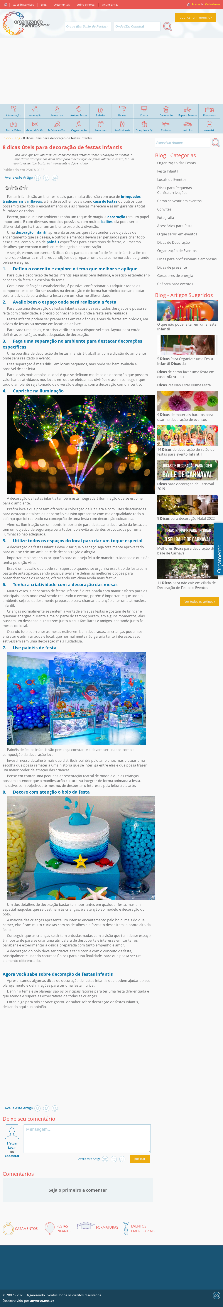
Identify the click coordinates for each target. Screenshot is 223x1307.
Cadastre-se (212, 4)
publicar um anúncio (195, 17)
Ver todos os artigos (198, 601)
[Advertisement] (111, 71)
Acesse (196, 4)
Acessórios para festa (175, 225)
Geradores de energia (175, 275)
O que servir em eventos (177, 234)
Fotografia (165, 217)
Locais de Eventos (171, 179)
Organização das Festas (176, 163)
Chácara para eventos (175, 283)
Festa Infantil (167, 171)
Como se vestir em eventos (179, 201)
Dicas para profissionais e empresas (187, 259)
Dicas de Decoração (173, 242)
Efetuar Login (12, 1145)
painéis (53, 242)
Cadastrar (12, 1156)
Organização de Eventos (177, 250)
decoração (116, 216)
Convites (164, 209)
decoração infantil (31, 232)
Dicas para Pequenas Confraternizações (174, 190)
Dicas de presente (172, 267)
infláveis (34, 201)
